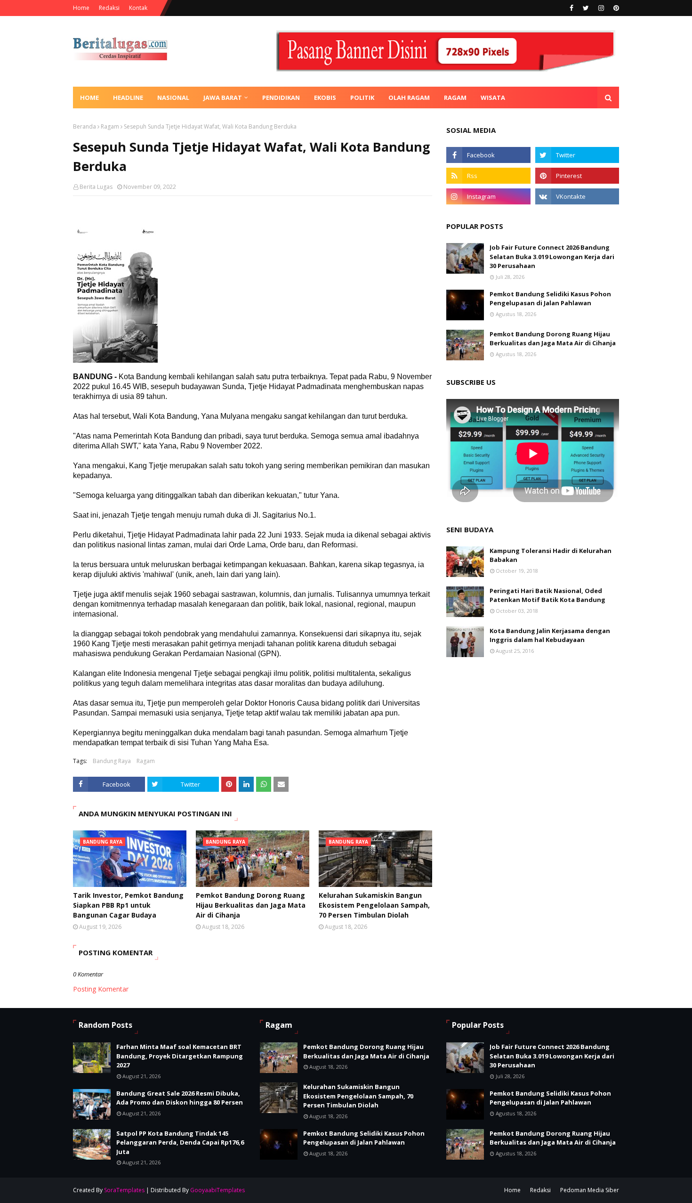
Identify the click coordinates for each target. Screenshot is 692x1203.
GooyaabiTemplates (217, 1190)
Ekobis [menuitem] (325, 97)
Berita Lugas (96, 187)
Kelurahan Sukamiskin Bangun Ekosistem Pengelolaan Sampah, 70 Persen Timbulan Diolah (374, 905)
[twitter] (585, 8)
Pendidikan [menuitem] (281, 97)
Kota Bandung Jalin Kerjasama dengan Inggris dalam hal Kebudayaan (550, 635)
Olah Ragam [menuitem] (409, 97)
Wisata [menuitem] (493, 97)
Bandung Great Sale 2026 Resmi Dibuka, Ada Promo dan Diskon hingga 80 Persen (179, 1098)
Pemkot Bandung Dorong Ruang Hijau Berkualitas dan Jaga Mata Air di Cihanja (251, 905)
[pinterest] (615, 8)
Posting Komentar (101, 988)
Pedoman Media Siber (589, 1190)
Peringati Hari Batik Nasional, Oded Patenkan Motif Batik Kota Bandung (547, 595)
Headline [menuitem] (128, 97)
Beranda (84, 126)
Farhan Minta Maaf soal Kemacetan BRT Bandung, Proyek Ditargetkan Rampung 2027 (179, 1055)
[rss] (488, 176)
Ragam (110, 126)
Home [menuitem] (89, 97)
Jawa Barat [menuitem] (222, 97)
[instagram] (601, 8)
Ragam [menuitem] (455, 97)
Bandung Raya (112, 761)
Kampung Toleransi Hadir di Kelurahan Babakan (551, 555)
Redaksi (109, 8)
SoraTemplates (124, 1190)
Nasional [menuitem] (173, 97)
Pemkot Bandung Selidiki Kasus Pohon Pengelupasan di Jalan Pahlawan (550, 299)
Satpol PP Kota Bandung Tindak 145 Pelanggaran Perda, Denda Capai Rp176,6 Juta (180, 1142)
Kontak (138, 8)
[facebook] (571, 8)
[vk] (577, 196)
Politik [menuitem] (362, 97)
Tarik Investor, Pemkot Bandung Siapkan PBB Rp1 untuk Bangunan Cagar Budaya (128, 905)
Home (81, 8)
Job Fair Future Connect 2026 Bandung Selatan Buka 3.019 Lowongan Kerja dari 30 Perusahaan (552, 256)
